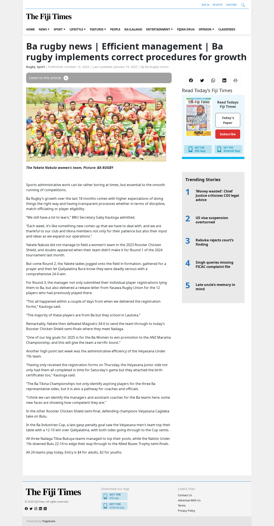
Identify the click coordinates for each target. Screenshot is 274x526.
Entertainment (158, 29)
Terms (182, 505)
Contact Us (185, 495)
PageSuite (48, 521)
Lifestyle (76, 29)
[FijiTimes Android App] (137, 506)
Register (217, 4)
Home (30, 29)
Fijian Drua (186, 29)
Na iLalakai (133, 29)
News (43, 29)
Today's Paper (228, 120)
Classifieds (226, 29)
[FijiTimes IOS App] (137, 496)
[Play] (66, 77)
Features (96, 29)
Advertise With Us (189, 500)
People (115, 29)
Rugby (30, 67)
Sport (58, 29)
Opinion (205, 29)
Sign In (205, 4)
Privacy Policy (186, 510)
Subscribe (231, 4)
